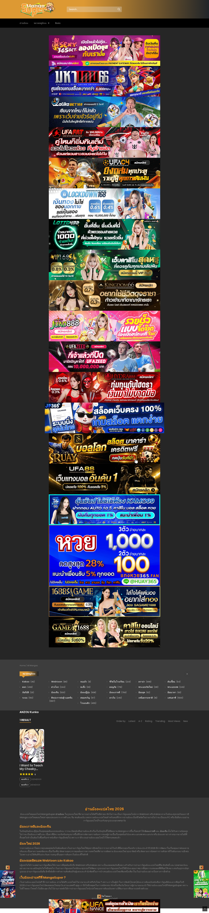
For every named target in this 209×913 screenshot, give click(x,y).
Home (23, 665)
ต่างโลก (58, 687)
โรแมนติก (88, 703)
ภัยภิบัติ (28, 692)
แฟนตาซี (175, 697)
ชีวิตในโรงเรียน (120, 681)
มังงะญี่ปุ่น (88, 692)
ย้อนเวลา (174, 692)
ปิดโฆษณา (106, 896)
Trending (160, 721)
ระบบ (27, 697)
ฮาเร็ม (115, 697)
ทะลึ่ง (85, 687)
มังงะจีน (58, 692)
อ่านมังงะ (24, 23)
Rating (148, 721)
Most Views (174, 721)
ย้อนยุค (144, 692)
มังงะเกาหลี (118, 692)
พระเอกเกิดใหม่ (148, 687)
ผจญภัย (115, 687)
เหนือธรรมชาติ (147, 697)
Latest (132, 721)
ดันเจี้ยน (174, 681)
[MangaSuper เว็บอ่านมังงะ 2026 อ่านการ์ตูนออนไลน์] (37, 9)
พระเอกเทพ (176, 687)
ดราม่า (144, 681)
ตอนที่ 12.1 (24, 785)
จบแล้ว (85, 681)
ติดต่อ (57, 23)
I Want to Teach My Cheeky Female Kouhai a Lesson (32, 770)
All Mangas (32, 665)
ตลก (27, 687)
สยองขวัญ (87, 697)
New (185, 721)
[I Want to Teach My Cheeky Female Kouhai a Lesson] (32, 745)
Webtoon (59, 681)
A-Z (140, 721)
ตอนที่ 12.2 (25, 779)
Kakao (28, 681)
